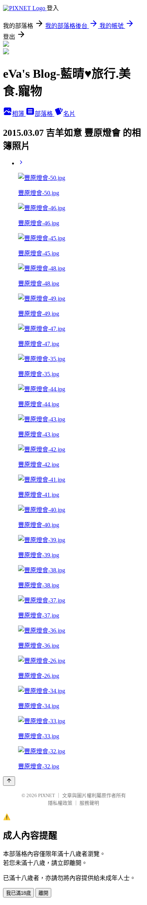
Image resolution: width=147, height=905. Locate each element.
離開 (43, 893)
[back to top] (9, 781)
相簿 (19, 114)
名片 (69, 114)
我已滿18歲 (18, 893)
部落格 (44, 114)
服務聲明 (89, 803)
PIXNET (46, 795)
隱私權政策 (60, 803)
